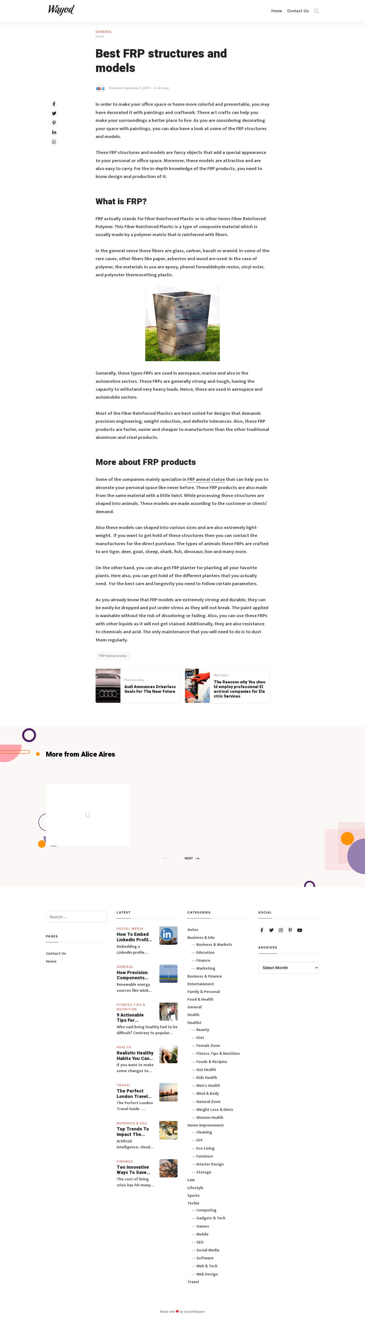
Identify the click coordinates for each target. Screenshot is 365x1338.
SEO (200, 1242)
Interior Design (210, 1164)
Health (124, 1047)
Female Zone (208, 1045)
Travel (124, 1085)
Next (189, 858)
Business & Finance (204, 976)
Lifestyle (195, 1188)
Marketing (205, 968)
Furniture (204, 1156)
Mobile (202, 1234)
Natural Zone (208, 1101)
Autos (192, 929)
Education (205, 952)
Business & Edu (132, 1123)
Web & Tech (207, 1266)
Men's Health (208, 1085)
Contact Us (298, 10)
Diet (200, 1037)
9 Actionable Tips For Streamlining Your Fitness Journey (131, 1018)
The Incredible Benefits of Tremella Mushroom (98, 804)
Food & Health (200, 999)
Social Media (130, 928)
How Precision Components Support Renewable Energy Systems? (135, 975)
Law (191, 1180)
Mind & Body (207, 1093)
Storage (203, 1172)
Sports (193, 1195)
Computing (206, 1210)
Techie (193, 1203)
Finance (125, 1161)
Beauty (202, 1029)
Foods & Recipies (95, 791)
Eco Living (205, 1148)
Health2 (194, 1023)
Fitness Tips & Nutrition (218, 1053)
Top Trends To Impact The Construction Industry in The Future (133, 1132)
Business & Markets (214, 944)
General (104, 32)
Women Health (209, 1117)
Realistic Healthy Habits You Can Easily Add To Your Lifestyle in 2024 (135, 1056)
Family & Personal (203, 991)
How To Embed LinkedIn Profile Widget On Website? (134, 937)
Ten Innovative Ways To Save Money (133, 1170)
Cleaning (204, 1132)
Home (276, 10)
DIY (199, 1140)
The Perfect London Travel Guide (132, 1094)
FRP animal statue (113, 656)
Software (205, 1258)
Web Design (207, 1274)
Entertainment (200, 984)
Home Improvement (205, 1125)
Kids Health (206, 1077)
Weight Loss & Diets (214, 1109)
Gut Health (206, 1069)
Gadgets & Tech (210, 1218)
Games (202, 1226)
